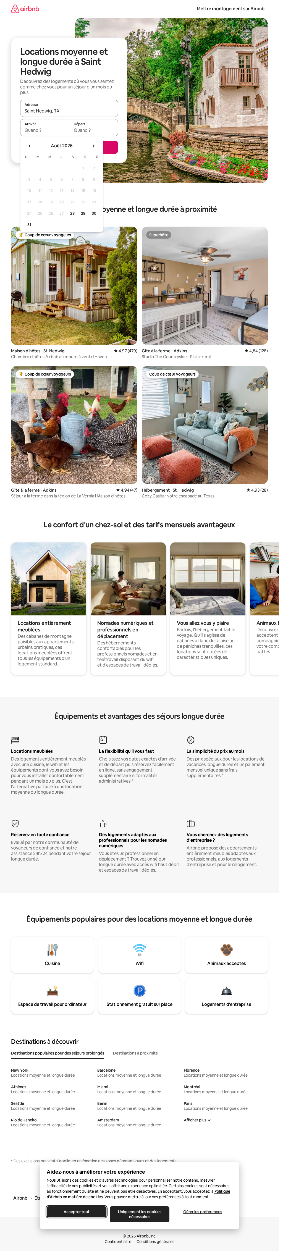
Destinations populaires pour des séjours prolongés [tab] (57, 1053)
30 (94, 213)
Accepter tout (77, 1211)
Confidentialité (118, 1241)
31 (29, 224)
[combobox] (69, 110)
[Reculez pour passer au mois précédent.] (30, 146)
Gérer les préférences (202, 1211)
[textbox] (45, 130)
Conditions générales (155, 1241)
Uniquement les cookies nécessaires (139, 1214)
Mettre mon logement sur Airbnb (230, 9)
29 (83, 213)
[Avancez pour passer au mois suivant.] (93, 146)
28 (72, 213)
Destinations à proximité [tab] (135, 1053)
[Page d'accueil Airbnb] (25, 8)
